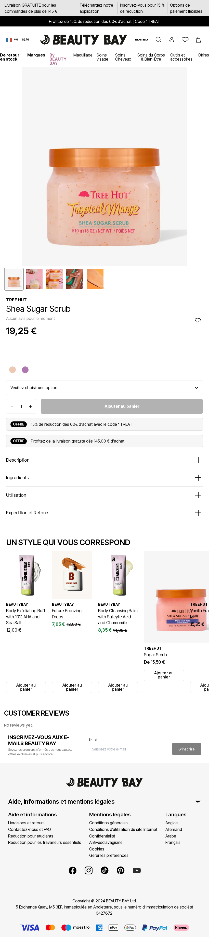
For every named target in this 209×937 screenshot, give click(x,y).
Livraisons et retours (26, 822)
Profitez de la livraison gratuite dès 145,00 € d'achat (77, 441)
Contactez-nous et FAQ (29, 829)
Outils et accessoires (181, 57)
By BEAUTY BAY (58, 59)
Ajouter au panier (121, 406)
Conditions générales (108, 822)
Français (172, 842)
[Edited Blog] (141, 39)
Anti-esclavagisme (106, 842)
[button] (158, 40)
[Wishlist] (185, 40)
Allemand (173, 829)
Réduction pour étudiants (30, 836)
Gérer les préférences (108, 855)
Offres (203, 55)
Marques (36, 55)
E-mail (93, 739)
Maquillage (83, 55)
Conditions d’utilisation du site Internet (123, 829)
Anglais (171, 822)
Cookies (96, 848)
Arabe (170, 836)
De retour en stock (9, 57)
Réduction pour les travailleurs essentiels (44, 842)
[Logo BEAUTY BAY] (83, 40)
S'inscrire (186, 749)
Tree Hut (16, 299)
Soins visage (102, 57)
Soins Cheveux (123, 57)
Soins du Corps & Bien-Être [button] (151, 57)
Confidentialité (102, 836)
